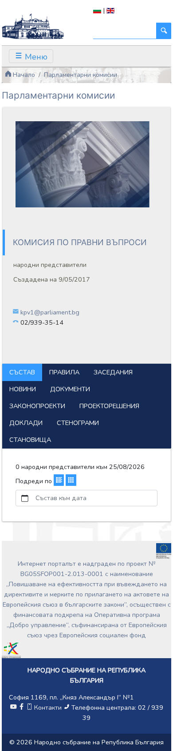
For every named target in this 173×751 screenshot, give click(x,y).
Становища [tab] (30, 439)
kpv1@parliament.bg (49, 312)
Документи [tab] (70, 389)
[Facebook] (21, 707)
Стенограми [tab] (78, 422)
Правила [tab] (64, 372)
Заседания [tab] (113, 372)
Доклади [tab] (26, 422)
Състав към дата (60, 497)
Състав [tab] (22, 372)
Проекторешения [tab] (109, 405)
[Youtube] (13, 707)
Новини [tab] (22, 389)
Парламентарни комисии (80, 74)
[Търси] (163, 31)
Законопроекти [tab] (37, 405)
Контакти (47, 707)
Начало (23, 74)
